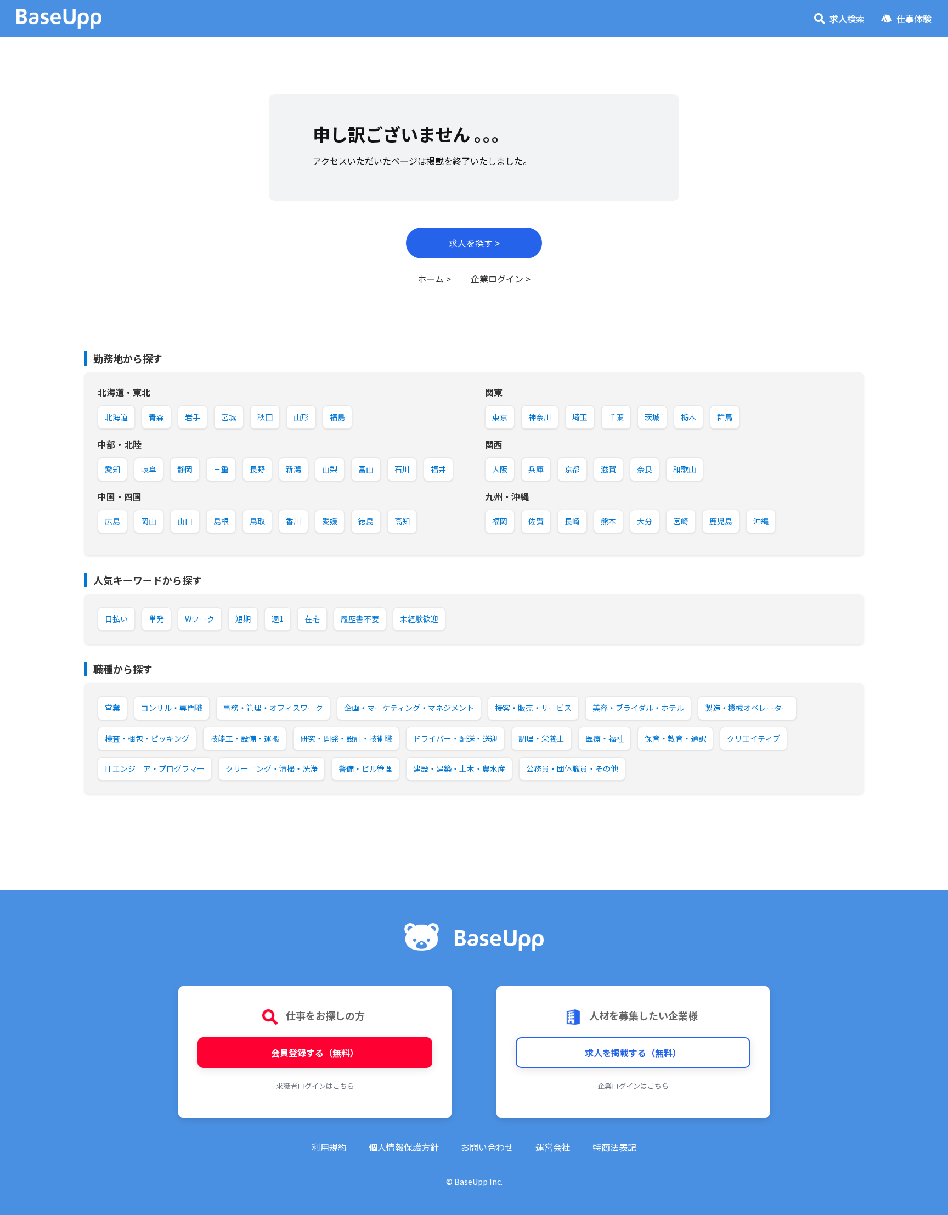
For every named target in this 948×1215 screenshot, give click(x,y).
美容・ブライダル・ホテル (638, 707)
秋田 (265, 416)
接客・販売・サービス (533, 707)
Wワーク (200, 618)
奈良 (644, 469)
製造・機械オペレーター (747, 707)
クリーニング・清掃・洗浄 (271, 768)
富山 (366, 469)
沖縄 (761, 521)
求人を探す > (474, 243)
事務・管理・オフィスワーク (273, 707)
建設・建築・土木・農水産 (459, 768)
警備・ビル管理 (365, 768)
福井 (438, 469)
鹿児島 (720, 521)
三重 (221, 469)
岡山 (148, 521)
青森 (156, 416)
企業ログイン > (501, 278)
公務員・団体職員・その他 (572, 768)
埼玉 (580, 416)
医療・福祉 (604, 738)
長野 (257, 469)
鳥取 (257, 521)
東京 (499, 416)
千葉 (616, 416)
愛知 (112, 469)
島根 (221, 521)
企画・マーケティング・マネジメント (409, 707)
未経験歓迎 (419, 618)
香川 (293, 521)
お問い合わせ (487, 1147)
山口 (185, 521)
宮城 (228, 416)
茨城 (652, 416)
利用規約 (329, 1147)
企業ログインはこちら (633, 1086)
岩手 (192, 416)
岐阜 (148, 469)
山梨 (329, 469)
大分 (644, 521)
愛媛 (329, 521)
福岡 (499, 521)
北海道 (116, 416)
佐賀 (536, 521)
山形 (301, 416)
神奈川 (539, 416)
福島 (337, 416)
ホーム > (434, 278)
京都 (572, 469)
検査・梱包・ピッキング (147, 738)
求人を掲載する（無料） (633, 1052)
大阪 (499, 469)
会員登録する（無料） (315, 1052)
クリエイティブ (753, 738)
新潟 (293, 469)
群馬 (724, 416)
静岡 (185, 469)
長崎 (572, 521)
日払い (116, 618)
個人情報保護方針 (404, 1147)
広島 (112, 521)
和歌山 (684, 469)
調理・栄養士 (541, 738)
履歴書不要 (360, 618)
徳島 (366, 521)
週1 (278, 618)
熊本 (608, 521)
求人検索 (847, 18)
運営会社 (553, 1147)
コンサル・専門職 (171, 707)
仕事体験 (914, 18)
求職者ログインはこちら (315, 1086)
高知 (402, 521)
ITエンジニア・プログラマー (155, 768)
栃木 (688, 416)
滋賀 (608, 469)
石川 (402, 469)
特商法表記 (614, 1147)
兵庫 (536, 469)
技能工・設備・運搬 (244, 738)
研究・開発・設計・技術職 (346, 738)
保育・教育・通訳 (675, 738)
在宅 (312, 618)
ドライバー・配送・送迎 (455, 738)
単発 (156, 618)
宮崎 (681, 521)
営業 (112, 707)
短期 (243, 618)
